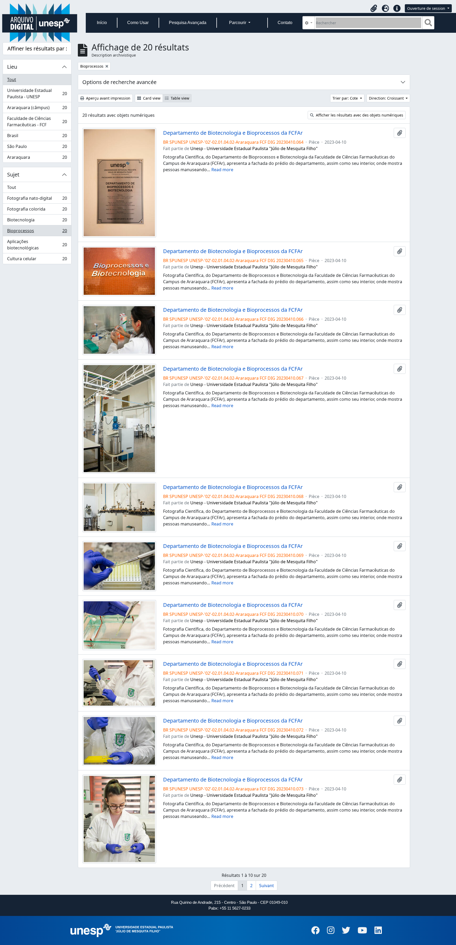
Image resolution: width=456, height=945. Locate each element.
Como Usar (138, 22)
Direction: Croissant (387, 98)
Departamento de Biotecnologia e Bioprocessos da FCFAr (233, 133)
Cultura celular (37, 260)
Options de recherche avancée (119, 82)
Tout (11, 79)
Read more (222, 170)
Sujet (13, 174)
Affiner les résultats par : (37, 48)
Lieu (12, 66)
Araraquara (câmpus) (37, 109)
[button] (373, 8)
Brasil (37, 137)
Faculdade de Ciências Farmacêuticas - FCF (37, 121)
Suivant (266, 885)
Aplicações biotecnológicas (37, 245)
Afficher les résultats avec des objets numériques (359, 115)
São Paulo (37, 147)
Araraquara (37, 158)
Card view (151, 98)
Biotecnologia (37, 221)
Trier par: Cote (345, 98)
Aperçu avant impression (107, 98)
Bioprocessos (37, 232)
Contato (285, 22)
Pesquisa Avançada (187, 22)
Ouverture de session (426, 8)
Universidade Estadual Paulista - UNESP (37, 93)
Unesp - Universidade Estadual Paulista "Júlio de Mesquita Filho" (254, 148)
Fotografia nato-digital (37, 199)
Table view (179, 98)
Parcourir (238, 22)
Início (102, 22)
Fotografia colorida (37, 210)
